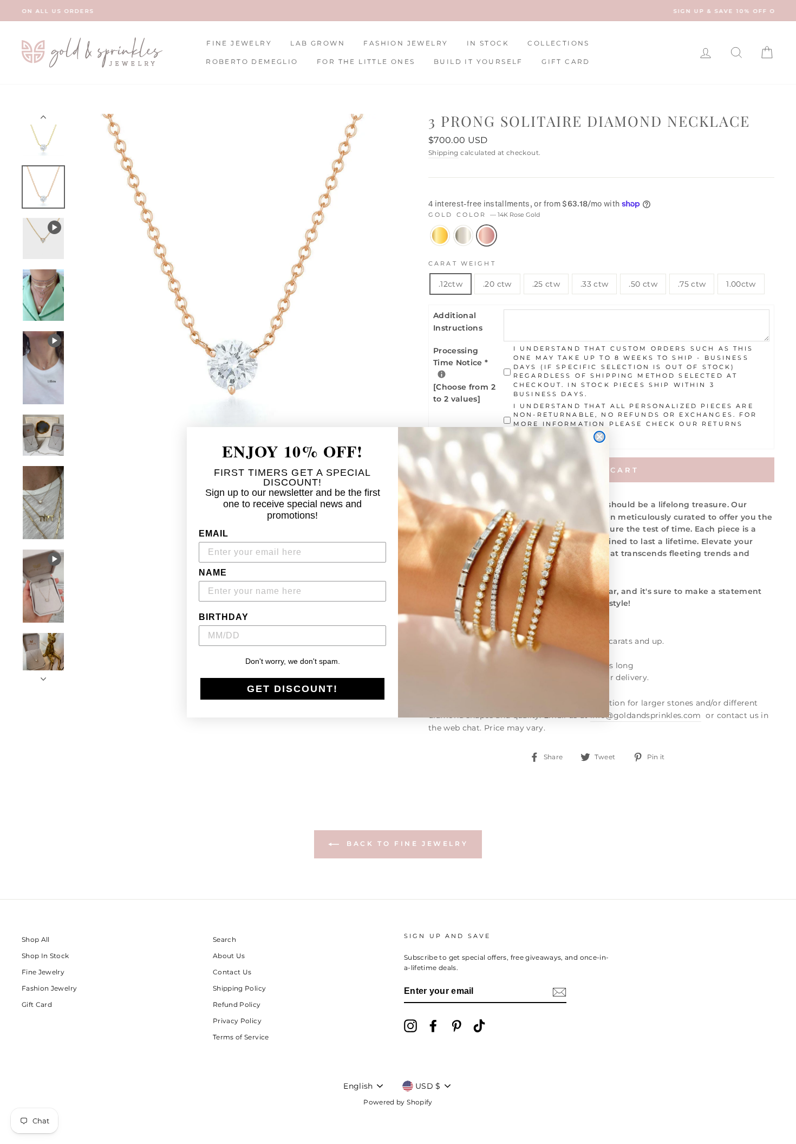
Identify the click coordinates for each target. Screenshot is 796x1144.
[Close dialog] (599, 436)
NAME (213, 572)
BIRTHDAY (224, 617)
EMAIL (214, 533)
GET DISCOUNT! (292, 688)
